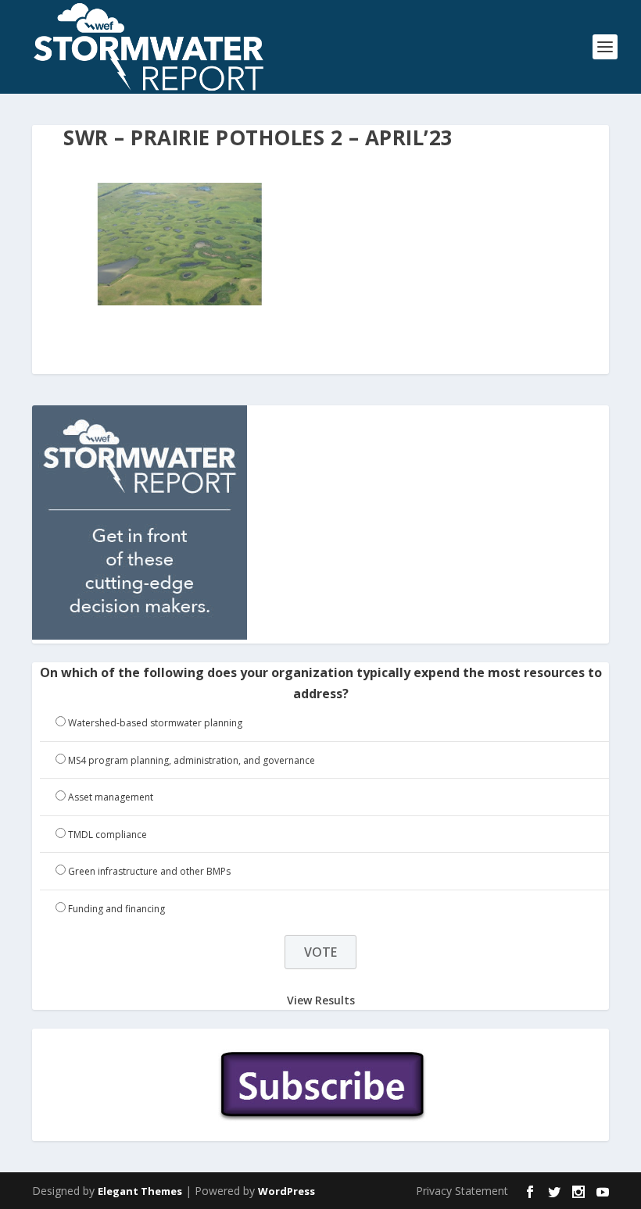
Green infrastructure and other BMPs (149, 871)
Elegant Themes (140, 1191)
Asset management (110, 797)
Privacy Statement (462, 1190)
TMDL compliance (107, 834)
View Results (321, 1000)
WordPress (286, 1191)
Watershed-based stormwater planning (155, 722)
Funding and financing (116, 908)
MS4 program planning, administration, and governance (191, 760)
